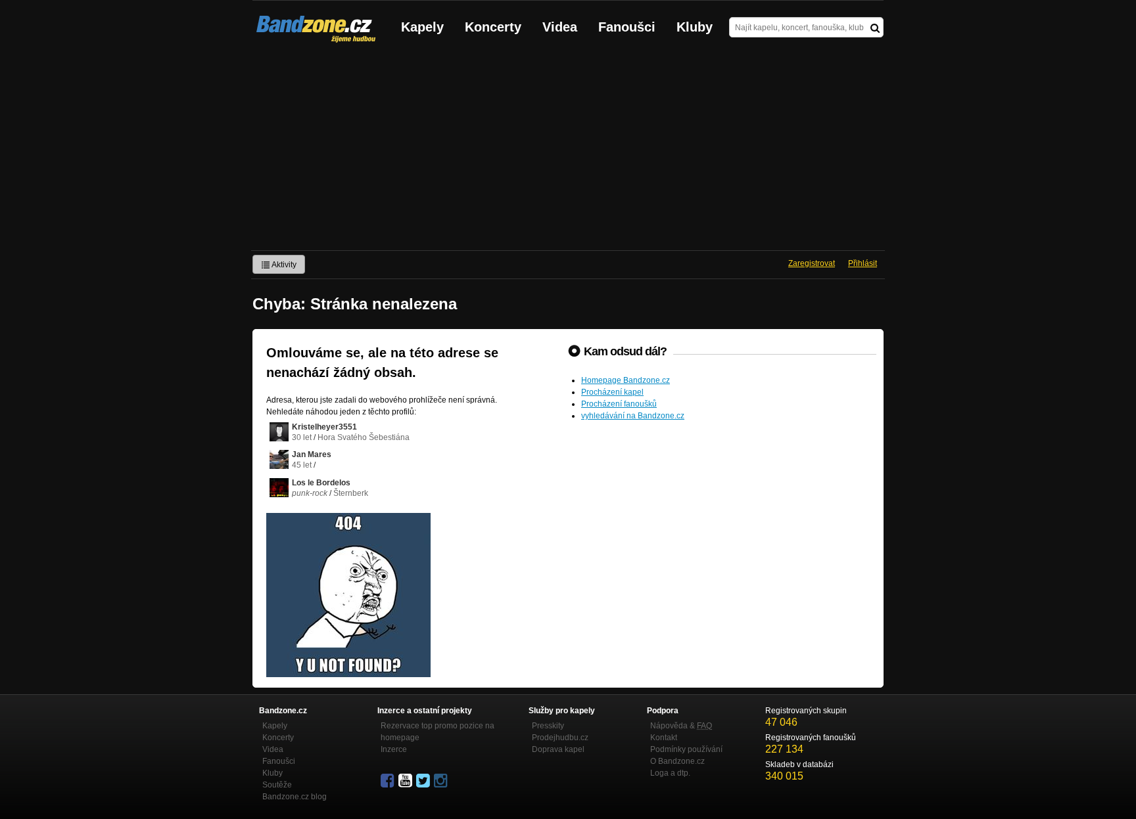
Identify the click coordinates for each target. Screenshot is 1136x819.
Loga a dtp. (670, 773)
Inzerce (394, 749)
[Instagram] (442, 780)
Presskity (548, 725)
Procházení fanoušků (619, 404)
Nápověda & (681, 725)
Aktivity (283, 264)
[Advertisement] (568, 152)
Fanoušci (626, 27)
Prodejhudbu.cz (560, 737)
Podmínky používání (686, 749)
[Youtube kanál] (406, 780)
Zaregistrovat (811, 263)
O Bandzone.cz (677, 761)
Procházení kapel (612, 392)
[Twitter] (424, 780)
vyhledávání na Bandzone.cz (632, 415)
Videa (559, 27)
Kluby (694, 27)
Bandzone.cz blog (294, 796)
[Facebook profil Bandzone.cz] (388, 780)
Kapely (422, 27)
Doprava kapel (558, 749)
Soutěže (277, 784)
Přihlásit (862, 263)
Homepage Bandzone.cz (625, 380)
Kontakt (663, 737)
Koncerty (493, 27)
